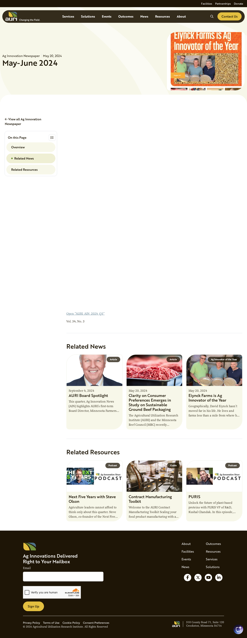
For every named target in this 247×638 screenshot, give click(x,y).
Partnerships (223, 3)
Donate (238, 3)
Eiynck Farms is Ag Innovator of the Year (207, 398)
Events (106, 16)
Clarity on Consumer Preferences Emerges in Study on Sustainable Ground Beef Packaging (150, 402)
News (144, 16)
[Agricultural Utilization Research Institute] (22, 16)
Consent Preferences (96, 622)
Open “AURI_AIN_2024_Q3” (85, 314)
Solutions (88, 16)
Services (68, 16)
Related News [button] (24, 158)
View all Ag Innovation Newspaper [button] (23, 121)
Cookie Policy (71, 622)
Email (27, 568)
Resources (162, 16)
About (181, 16)
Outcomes (125, 16)
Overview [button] (18, 147)
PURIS (194, 496)
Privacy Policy (31, 622)
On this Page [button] (17, 137)
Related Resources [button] (24, 169)
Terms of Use (51, 622)
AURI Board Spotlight (88, 395)
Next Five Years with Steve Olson (92, 499)
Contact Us (230, 16)
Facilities (206, 3)
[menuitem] (207, 3)
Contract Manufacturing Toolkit (150, 499)
